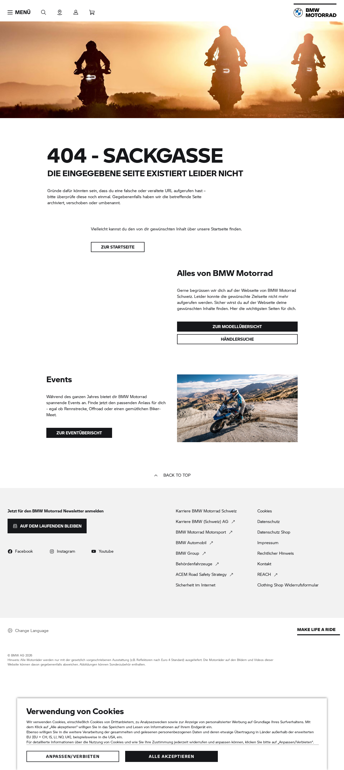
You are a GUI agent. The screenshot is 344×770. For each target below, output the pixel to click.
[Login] (76, 10)
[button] (19, 12)
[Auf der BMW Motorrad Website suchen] (44, 10)
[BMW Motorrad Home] (315, 12)
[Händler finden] (60, 10)
